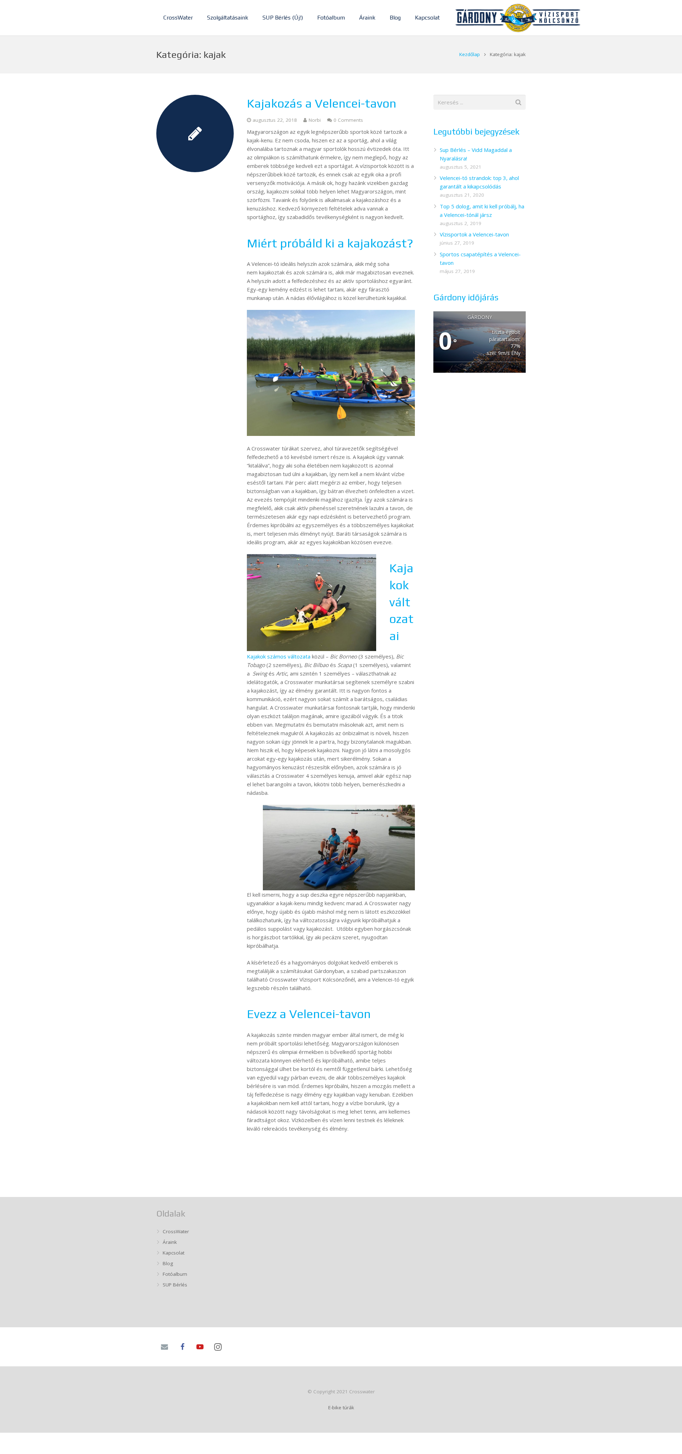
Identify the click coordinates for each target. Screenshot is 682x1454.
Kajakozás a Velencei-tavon (321, 103)
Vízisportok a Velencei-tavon (474, 234)
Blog (168, 1263)
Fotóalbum (175, 1274)
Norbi (315, 120)
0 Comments (348, 120)
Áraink (170, 1242)
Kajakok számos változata (278, 656)
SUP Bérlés (175, 1284)
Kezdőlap (469, 54)
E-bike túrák (341, 1407)
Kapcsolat (173, 1253)
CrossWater (176, 1231)
